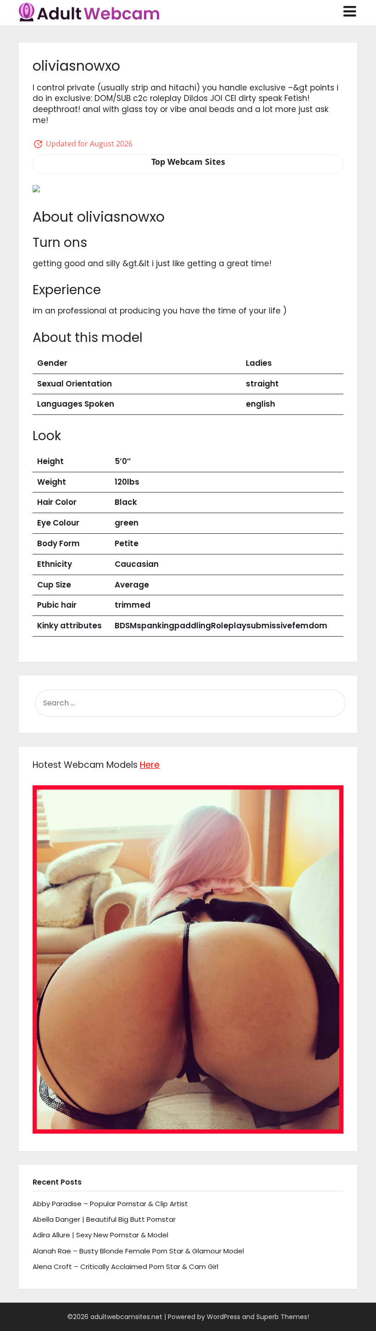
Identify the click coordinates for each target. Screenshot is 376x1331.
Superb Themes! (282, 1316)
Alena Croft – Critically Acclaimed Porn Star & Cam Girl (125, 1266)
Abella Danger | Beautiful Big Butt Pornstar (104, 1219)
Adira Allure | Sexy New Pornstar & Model (100, 1235)
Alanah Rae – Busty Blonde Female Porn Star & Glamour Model (138, 1251)
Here (150, 765)
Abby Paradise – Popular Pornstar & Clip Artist (110, 1203)
